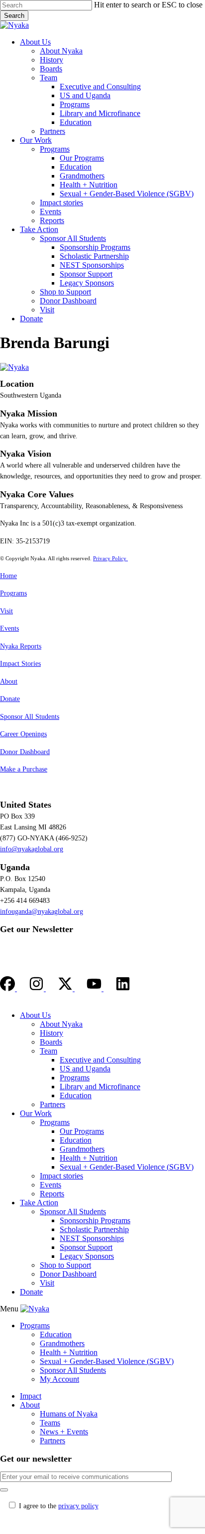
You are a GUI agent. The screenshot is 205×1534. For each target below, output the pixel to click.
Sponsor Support (86, 1247)
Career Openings (23, 734)
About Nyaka (61, 1024)
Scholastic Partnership (94, 1229)
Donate (10, 699)
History (51, 1033)
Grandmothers (82, 1149)
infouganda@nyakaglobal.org (41, 911)
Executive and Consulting (100, 1060)
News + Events (64, 1431)
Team (48, 1051)
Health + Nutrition (88, 1158)
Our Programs (82, 1131)
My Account (59, 1379)
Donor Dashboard (25, 752)
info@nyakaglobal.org (31, 849)
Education (76, 1095)
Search (14, 15)
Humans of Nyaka (69, 1414)
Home (8, 576)
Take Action (39, 1202)
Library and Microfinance (100, 1086)
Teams (50, 1422)
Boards (51, 1042)
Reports (52, 1193)
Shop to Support (65, 1265)
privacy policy (78, 1506)
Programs (13, 593)
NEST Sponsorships (92, 1238)
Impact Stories (20, 663)
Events (9, 628)
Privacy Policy (110, 558)
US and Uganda (85, 1068)
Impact (30, 1396)
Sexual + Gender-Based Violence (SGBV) (127, 1167)
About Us (35, 1015)
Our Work (36, 1113)
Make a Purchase (23, 769)
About (8, 681)
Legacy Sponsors (87, 1256)
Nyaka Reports (20, 646)
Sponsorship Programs (95, 1220)
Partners (52, 1104)
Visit (6, 611)
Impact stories (61, 1176)
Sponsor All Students (29, 716)
